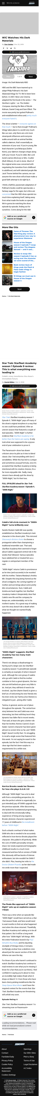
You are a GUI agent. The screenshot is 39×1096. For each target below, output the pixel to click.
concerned (6, 194)
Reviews (11, 1034)
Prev (8, 76)
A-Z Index (28, 1068)
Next (31, 76)
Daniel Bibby (9, 382)
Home (4, 296)
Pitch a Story (29, 1057)
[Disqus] (20, 326)
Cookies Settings (9, 1075)
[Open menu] (3, 3)
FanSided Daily (8, 1057)
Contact (5, 1053)
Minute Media (12, 1080)
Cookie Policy (7, 1064)
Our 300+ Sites (30, 1053)
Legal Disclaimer (30, 1064)
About (4, 1049)
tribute (12, 985)
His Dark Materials (14, 296)
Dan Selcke (8, 44)
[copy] (14, 48)
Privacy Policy (7, 1060)
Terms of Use (29, 1060)
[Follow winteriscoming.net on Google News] (33, 217)
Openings (27, 1049)
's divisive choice (13, 539)
